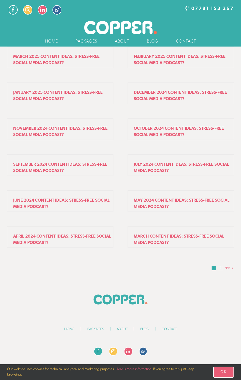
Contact (169, 329)
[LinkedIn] (128, 351)
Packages (95, 329)
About (122, 329)
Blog (144, 329)
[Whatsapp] (143, 351)
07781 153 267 (212, 8)
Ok (224, 372)
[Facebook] (98, 351)
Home (69, 329)
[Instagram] (113, 351)
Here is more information (134, 369)
